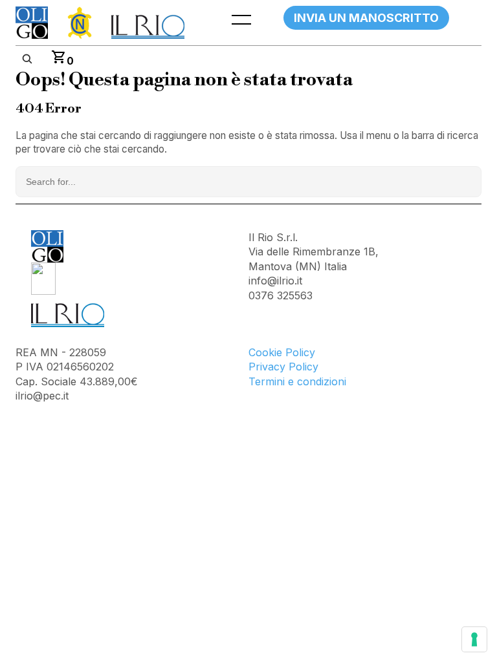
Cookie (266, 352)
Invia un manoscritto (366, 18)
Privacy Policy (283, 366)
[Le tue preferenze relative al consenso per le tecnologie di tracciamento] (474, 639)
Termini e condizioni (297, 381)
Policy (300, 352)
